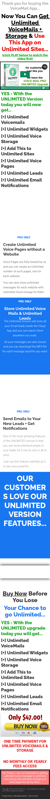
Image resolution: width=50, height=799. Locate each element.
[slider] (23, 88)
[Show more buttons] (47, 88)
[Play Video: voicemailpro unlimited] (25, 74)
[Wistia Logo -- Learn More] (44, 88)
